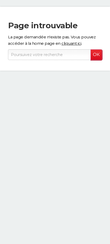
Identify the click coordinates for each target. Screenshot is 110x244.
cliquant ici (71, 43)
